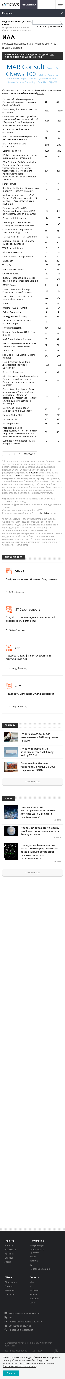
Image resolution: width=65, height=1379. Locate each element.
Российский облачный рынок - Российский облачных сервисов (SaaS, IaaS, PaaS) (19, 102)
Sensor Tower (9, 183)
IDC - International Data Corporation (14, 145)
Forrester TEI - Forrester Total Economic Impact (17, 322)
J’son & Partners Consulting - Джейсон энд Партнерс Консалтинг (16, 364)
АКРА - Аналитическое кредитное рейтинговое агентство (19, 138)
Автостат (7, 303)
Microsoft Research (12, 252)
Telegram (34, 1298)
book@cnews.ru (48, 513)
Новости (9, 1245)
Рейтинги (9, 1253)
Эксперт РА (52, 68)
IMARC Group (9, 285)
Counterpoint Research (14, 218)
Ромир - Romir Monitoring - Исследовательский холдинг (17, 291)
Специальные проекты (37, 1251)
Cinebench (7, 260)
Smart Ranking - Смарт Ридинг (18, 256)
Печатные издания (40, 1268)
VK (31, 1286)
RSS (11, 1317)
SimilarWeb (8, 350)
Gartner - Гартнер (11, 150)
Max (32, 1282)
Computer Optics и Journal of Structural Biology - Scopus (17, 231)
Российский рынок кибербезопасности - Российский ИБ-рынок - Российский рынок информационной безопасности (19, 432)
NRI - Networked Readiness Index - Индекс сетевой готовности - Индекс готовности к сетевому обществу (20, 380)
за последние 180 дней (29, 55)
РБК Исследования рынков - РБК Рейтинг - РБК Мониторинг (19, 345)
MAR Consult (26, 66)
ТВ (31, 1264)
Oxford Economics (11, 312)
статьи (16, 475)
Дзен (32, 1302)
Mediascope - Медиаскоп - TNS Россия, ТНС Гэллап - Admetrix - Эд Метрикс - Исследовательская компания (20, 199)
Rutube (33, 1294)
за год (37, 57)
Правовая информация (21, 1329)
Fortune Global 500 (12, 415)
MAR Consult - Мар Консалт (16, 339)
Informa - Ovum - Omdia (14, 307)
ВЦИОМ (53, 82)
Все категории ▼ (50, 26)
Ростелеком (13, 78)
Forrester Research (12, 327)
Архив (8, 1261)
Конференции (37, 1245)
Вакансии (10, 1290)
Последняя (29, 453)
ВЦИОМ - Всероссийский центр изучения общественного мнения (20, 279)
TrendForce (8, 265)
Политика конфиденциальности (25, 1321)
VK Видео (34, 1290)
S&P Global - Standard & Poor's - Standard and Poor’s (18, 298)
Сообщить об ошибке (20, 1325)
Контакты (10, 1294)
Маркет (34, 1256)
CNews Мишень (10, 273)
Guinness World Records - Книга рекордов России (19, 442)
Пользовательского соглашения (19, 1366)
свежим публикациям (23, 93)
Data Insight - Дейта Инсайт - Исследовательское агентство (18, 224)
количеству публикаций (32, 90)
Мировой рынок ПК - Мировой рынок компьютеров (18, 242)
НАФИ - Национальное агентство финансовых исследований (19, 156)
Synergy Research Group (14, 316)
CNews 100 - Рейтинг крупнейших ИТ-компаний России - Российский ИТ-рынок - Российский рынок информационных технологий (20, 120)
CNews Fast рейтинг (12, 372)
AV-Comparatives (11, 423)
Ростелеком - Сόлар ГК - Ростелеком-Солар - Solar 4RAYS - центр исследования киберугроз (19, 211)
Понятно (10, 1373)
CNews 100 (21, 74)
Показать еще (32, 781)
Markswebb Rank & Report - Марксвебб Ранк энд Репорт (17, 409)
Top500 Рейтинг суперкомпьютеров (39, 78)
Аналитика (29, 4)
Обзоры (9, 1257)
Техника (34, 1260)
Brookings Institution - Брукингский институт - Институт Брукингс (20, 189)
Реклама (9, 1286)
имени (5, 93)
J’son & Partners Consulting (22, 82)
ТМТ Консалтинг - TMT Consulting (19, 236)
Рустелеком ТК (9, 419)
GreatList (42, 82)
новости (33, 472)
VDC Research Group (12, 248)
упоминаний (53, 90)
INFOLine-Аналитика (48, 75)
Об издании (11, 1282)
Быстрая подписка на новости (24, 1313)
